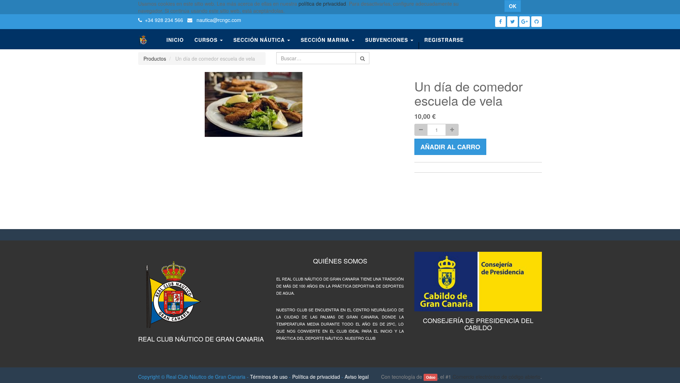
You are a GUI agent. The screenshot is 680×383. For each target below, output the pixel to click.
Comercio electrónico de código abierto (496, 376)
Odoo (430, 377)
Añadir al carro (450, 146)
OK (512, 6)
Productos (154, 58)
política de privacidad (322, 3)
